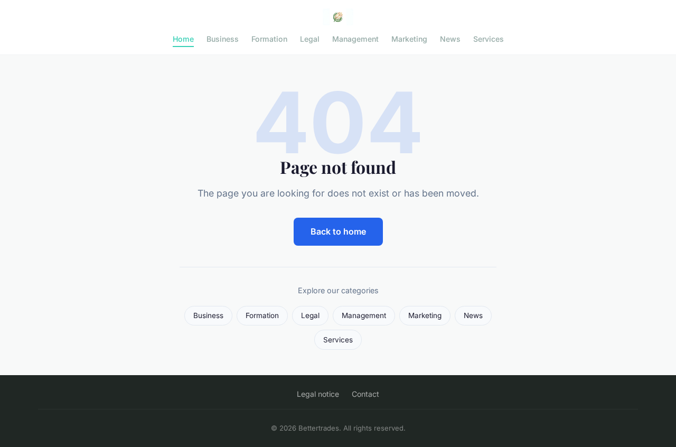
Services (488, 38)
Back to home (338, 231)
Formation (269, 38)
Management (355, 38)
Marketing (409, 38)
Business (222, 38)
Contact (365, 393)
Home (183, 38)
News (450, 38)
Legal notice (318, 393)
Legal (310, 38)
